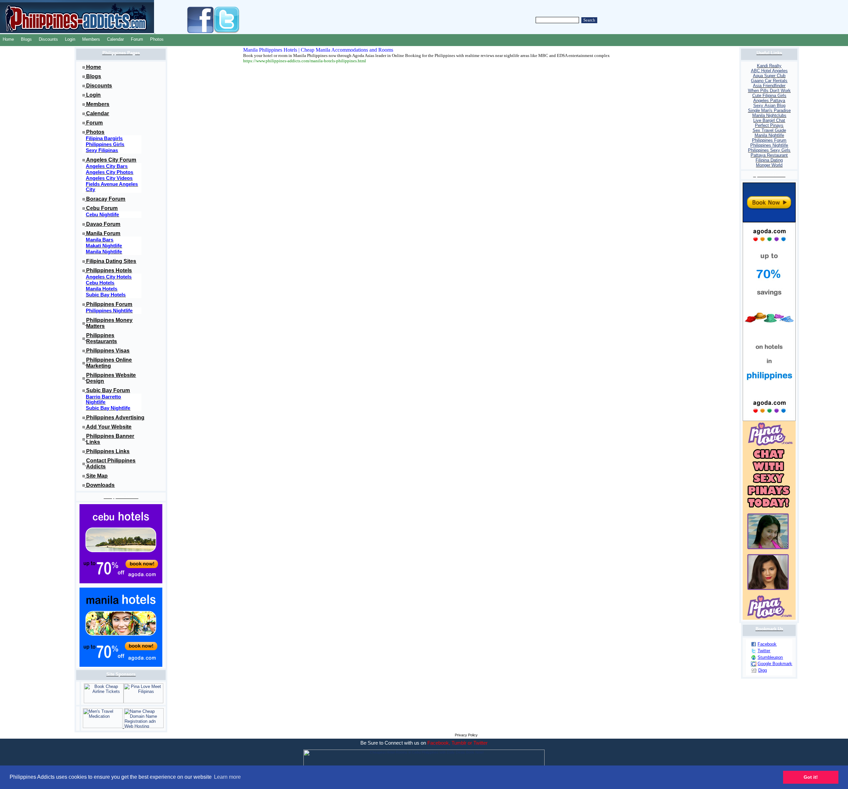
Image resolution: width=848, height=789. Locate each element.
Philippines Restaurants (101, 338)
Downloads (100, 485)
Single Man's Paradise (769, 110)
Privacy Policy (466, 735)
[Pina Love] (143, 701)
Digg (762, 670)
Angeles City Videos (109, 178)
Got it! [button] (811, 777)
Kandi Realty (769, 65)
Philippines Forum (109, 304)
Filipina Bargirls (104, 138)
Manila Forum (103, 233)
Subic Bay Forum (108, 390)
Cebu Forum (102, 208)
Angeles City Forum (111, 160)
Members (91, 39)
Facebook (767, 644)
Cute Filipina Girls (769, 95)
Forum (137, 39)
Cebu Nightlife (102, 214)
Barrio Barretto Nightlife (103, 399)
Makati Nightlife (104, 245)
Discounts (48, 39)
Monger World (769, 165)
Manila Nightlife (104, 251)
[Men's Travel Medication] (103, 726)
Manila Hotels (101, 288)
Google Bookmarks (776, 663)
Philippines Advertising (115, 417)
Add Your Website (109, 427)
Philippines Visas (108, 350)
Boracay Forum (105, 199)
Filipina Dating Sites (111, 261)
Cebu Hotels (100, 283)
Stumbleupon (770, 657)
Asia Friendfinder (769, 85)
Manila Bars (99, 239)
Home (8, 39)
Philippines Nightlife (109, 310)
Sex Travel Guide (769, 130)
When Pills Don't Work (769, 90)
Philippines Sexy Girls (769, 150)
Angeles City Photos (109, 172)
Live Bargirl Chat (769, 120)
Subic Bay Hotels (106, 294)
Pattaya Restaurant (769, 155)
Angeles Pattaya (769, 100)
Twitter (764, 650)
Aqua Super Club (769, 75)
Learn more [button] (227, 777)
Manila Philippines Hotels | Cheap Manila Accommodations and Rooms (318, 50)
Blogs (26, 39)
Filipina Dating (769, 160)
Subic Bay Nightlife (108, 408)
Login (70, 39)
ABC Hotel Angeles (769, 70)
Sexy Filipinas (102, 150)
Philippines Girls (105, 144)
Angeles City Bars (107, 166)
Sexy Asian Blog (769, 105)
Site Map (97, 476)
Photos (157, 39)
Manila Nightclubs (769, 115)
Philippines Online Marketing (109, 363)
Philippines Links (108, 451)
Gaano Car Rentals (769, 80)
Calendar (115, 39)
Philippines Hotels (109, 270)
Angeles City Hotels (109, 277)
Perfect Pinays (769, 125)
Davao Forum (103, 224)
